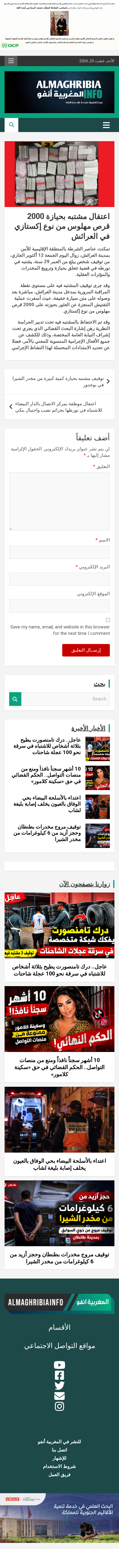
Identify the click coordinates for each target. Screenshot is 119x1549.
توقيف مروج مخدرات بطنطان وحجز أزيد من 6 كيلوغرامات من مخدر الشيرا (47, 833)
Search (15, 699)
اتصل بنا (59, 1450)
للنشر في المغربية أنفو (59, 1441)
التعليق (101, 466)
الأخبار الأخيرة (88, 728)
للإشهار (59, 1458)
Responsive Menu (11, 61)
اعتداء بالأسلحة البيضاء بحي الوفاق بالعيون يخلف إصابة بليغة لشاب (47, 804)
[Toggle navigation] (106, 125)
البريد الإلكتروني (93, 567)
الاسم (103, 540)
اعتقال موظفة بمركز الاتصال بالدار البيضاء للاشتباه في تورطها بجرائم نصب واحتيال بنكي (58, 407)
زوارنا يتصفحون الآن (84, 884)
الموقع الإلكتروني (93, 593)
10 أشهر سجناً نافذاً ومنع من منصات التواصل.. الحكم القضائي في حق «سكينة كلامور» (46, 775)
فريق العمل (59, 1474)
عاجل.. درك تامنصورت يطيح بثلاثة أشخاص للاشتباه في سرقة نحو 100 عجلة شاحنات (47, 746)
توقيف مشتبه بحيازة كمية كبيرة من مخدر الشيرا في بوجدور (58, 382)
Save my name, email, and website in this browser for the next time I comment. (60, 630)
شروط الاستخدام (59, 1466)
